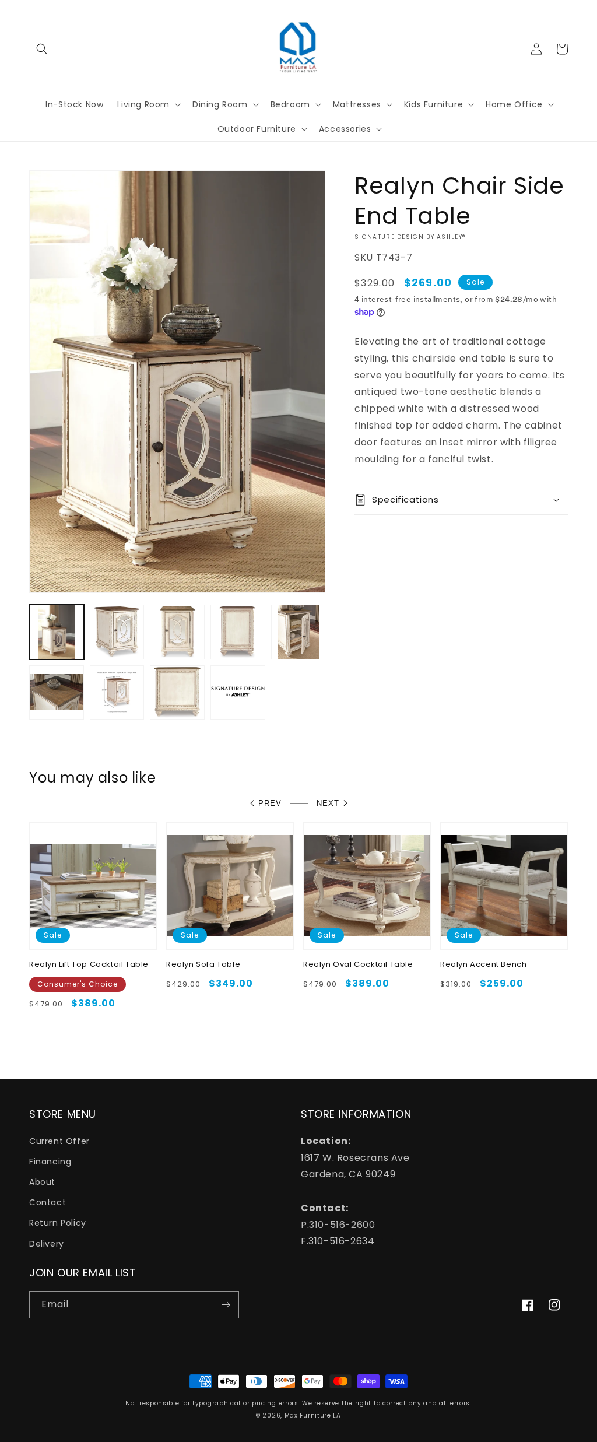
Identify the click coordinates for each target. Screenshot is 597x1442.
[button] (42, 49)
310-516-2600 (342, 1225)
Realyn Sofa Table (203, 965)
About (42, 1182)
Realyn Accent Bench (483, 965)
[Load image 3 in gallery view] (177, 632)
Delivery (46, 1244)
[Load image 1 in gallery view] (56, 632)
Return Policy (57, 1223)
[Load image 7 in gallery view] (117, 692)
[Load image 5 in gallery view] (298, 632)
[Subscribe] (225, 1304)
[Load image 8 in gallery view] (177, 692)
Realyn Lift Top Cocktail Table (89, 965)
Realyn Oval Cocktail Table (358, 965)
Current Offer (59, 1141)
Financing (50, 1161)
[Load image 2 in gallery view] (117, 632)
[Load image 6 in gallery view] (56, 692)
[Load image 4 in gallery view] (237, 632)
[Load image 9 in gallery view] (237, 692)
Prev (270, 803)
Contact (47, 1202)
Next (328, 803)
